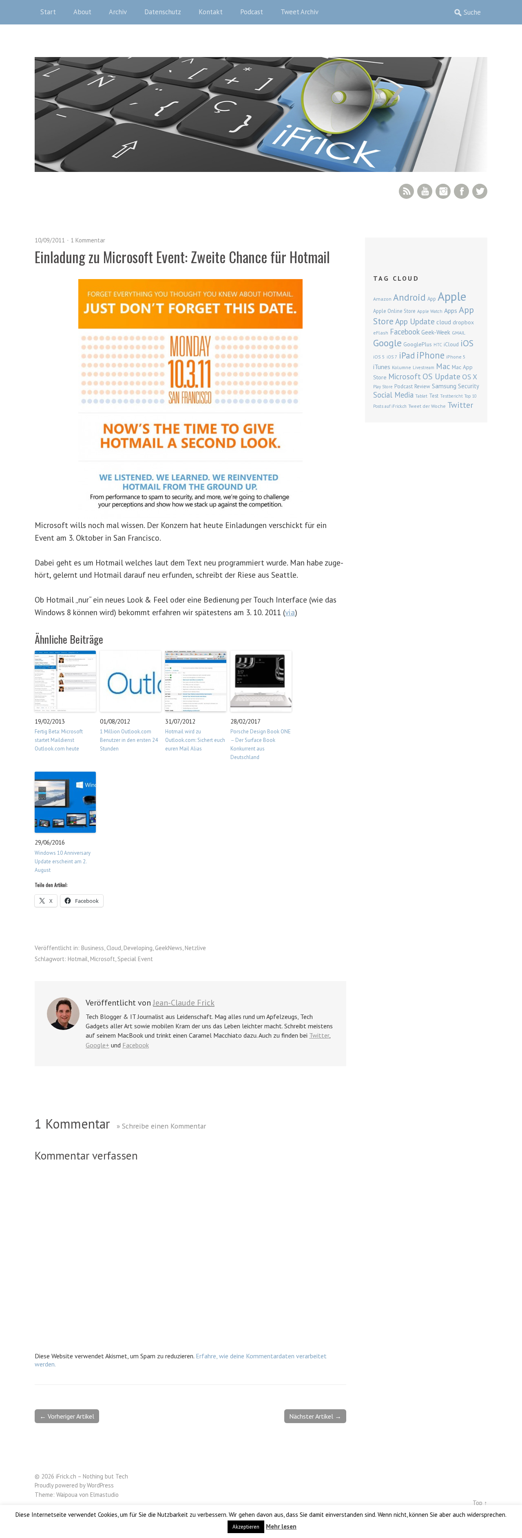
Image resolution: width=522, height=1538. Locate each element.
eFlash (380, 333)
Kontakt (211, 11)
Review (422, 386)
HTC (438, 345)
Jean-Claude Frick (184, 1002)
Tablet (421, 396)
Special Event (135, 959)
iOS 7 (392, 357)
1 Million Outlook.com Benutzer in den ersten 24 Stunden (129, 740)
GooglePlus (417, 344)
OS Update (441, 376)
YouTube (424, 191)
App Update (415, 321)
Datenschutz (162, 11)
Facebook (461, 191)
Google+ (97, 1045)
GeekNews (168, 948)
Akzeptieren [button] (245, 1526)
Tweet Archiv (300, 11)
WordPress (100, 1485)
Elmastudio (104, 1494)
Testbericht (451, 396)
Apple (452, 296)
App (431, 298)
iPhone (430, 355)
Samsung (444, 386)
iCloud (451, 344)
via (290, 612)
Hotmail (78, 959)
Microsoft (102, 959)
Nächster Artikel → (315, 1416)
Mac (443, 366)
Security (468, 386)
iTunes (381, 367)
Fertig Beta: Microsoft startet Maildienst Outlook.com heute (59, 740)
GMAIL (458, 333)
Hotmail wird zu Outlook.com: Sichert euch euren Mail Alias (195, 740)
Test (433, 395)
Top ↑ (480, 1503)
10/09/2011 (50, 240)
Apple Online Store (394, 311)
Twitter (479, 191)
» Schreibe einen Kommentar (161, 1126)
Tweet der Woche (427, 406)
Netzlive (195, 948)
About (82, 11)
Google (387, 343)
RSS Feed (406, 191)
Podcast (251, 11)
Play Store (383, 386)
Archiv (118, 11)
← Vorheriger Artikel (67, 1416)
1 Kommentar (88, 240)
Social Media (393, 395)
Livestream (423, 367)
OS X (469, 376)
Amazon (382, 299)
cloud (443, 322)
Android (409, 297)
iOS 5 (379, 357)
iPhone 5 (456, 357)
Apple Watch (429, 311)
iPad (407, 355)
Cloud (113, 948)
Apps (450, 310)
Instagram (443, 191)
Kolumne (401, 367)
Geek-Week (435, 332)
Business (92, 948)
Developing (138, 948)
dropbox (463, 322)
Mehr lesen (281, 1526)
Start (48, 11)
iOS (466, 343)
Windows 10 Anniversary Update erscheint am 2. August (63, 861)
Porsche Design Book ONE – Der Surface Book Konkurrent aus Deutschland (260, 744)
